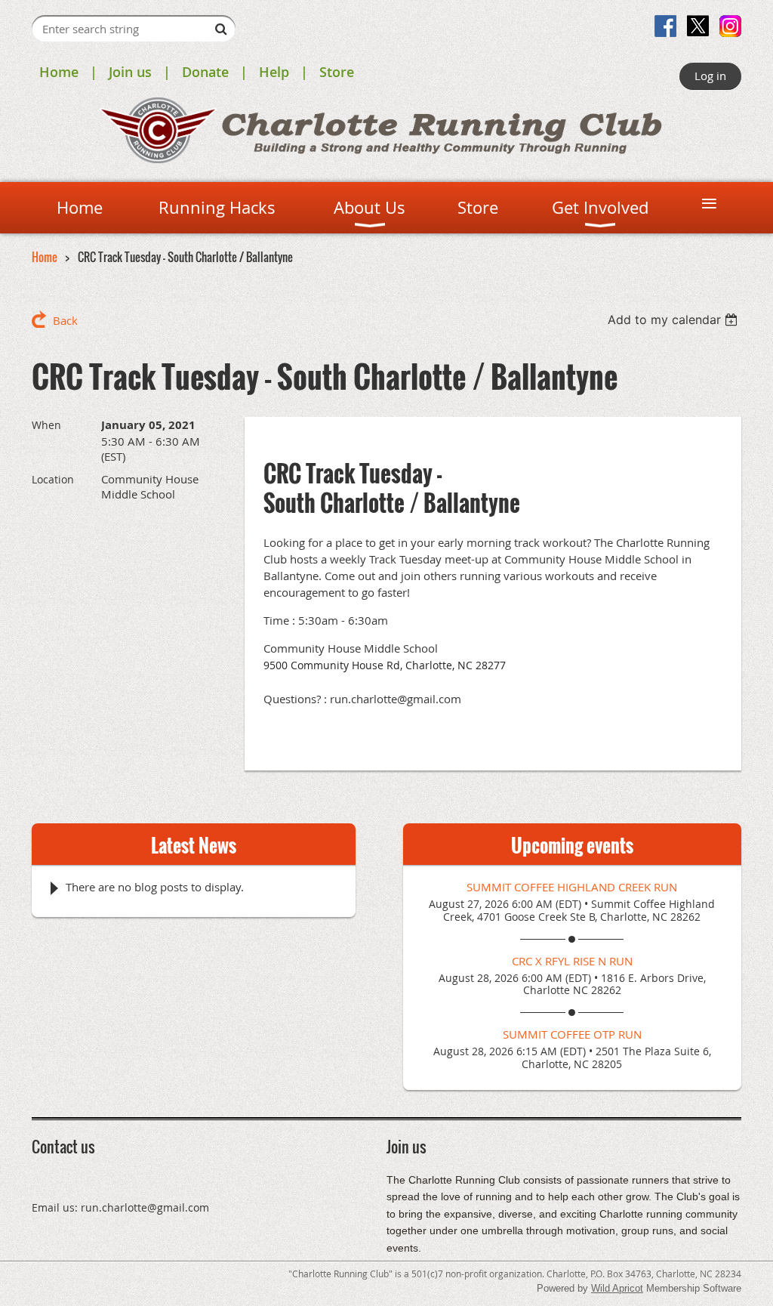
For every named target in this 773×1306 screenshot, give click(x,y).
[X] (698, 26)
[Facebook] (665, 26)
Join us (130, 72)
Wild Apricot (617, 1288)
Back (65, 320)
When (46, 425)
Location (53, 479)
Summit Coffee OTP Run (572, 1034)
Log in (710, 75)
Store (336, 72)
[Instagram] (730, 26)
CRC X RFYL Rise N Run (572, 960)
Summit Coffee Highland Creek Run (572, 886)
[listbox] (674, 319)
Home (59, 72)
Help (274, 72)
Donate (205, 72)
